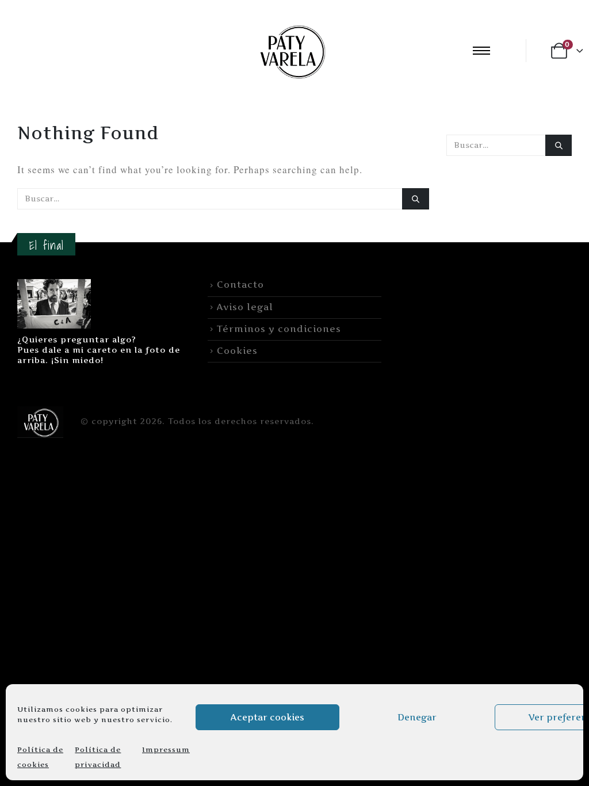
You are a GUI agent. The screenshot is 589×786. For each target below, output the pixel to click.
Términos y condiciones (279, 328)
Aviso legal (245, 307)
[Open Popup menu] (481, 50)
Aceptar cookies (267, 717)
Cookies (237, 350)
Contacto (240, 284)
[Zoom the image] (54, 285)
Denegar (417, 717)
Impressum (166, 749)
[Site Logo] (291, 50)
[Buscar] (415, 198)
